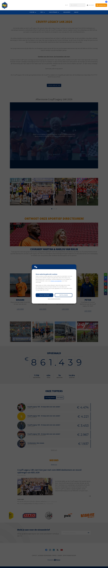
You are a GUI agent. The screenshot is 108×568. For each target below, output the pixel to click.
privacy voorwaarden (56, 281)
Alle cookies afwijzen (54, 298)
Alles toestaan (44, 295)
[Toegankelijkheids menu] (106, 2)
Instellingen (63, 295)
